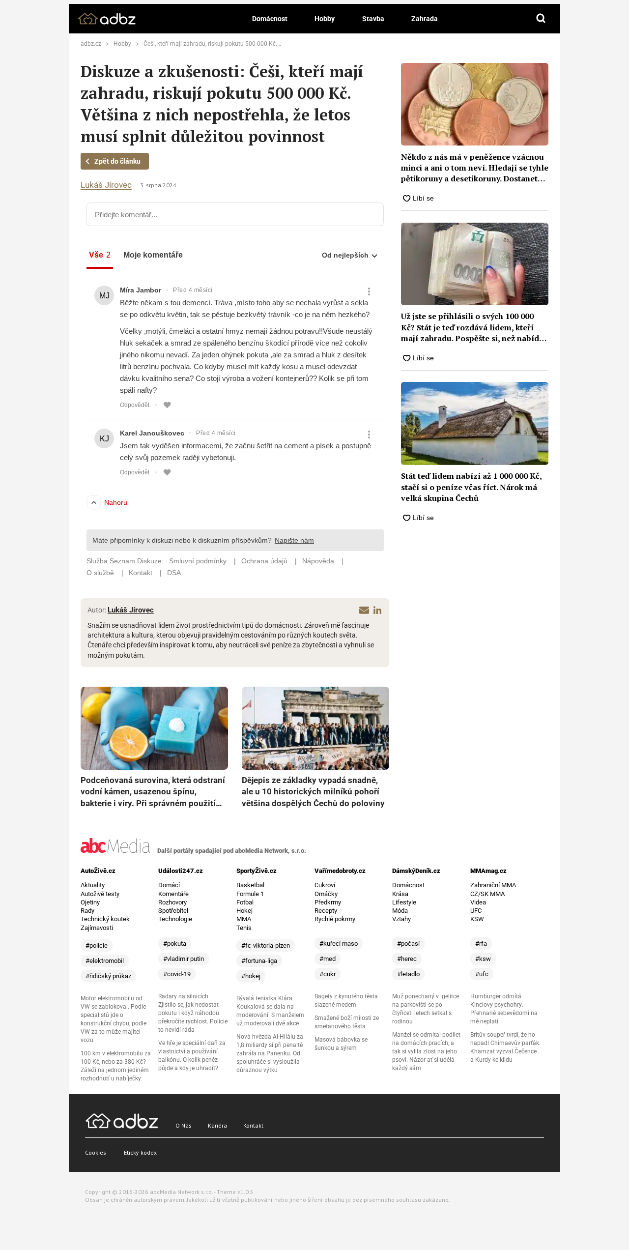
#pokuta (174, 943)
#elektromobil (105, 960)
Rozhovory (172, 902)
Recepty (325, 910)
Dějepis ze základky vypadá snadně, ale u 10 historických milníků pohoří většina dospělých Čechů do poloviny (313, 791)
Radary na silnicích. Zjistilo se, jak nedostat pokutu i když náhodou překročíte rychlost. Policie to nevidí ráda (193, 1013)
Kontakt (253, 1125)
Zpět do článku (117, 161)
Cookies (95, 1152)
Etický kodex (140, 1152)
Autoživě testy (100, 894)
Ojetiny (90, 902)
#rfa (481, 943)
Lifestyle (404, 902)
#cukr (327, 974)
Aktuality (93, 885)
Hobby (324, 19)
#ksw (483, 958)
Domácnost (269, 19)
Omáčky (326, 894)
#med (327, 958)
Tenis (244, 927)
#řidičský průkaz (108, 976)
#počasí (408, 943)
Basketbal (250, 885)
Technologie (175, 919)
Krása (400, 894)
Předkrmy (327, 902)
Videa (478, 902)
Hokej (244, 910)
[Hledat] (541, 19)
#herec (407, 958)
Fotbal (245, 902)
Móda (400, 910)
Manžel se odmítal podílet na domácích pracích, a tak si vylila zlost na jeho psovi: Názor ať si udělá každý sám (426, 1051)
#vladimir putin (183, 958)
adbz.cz (91, 43)
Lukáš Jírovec (106, 185)
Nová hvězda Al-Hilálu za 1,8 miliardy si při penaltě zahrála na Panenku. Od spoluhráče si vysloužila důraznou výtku (269, 1053)
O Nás (183, 1125)
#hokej (250, 976)
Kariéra (217, 1125)
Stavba (373, 19)
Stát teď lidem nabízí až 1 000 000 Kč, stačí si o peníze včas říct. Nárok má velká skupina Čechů (471, 486)
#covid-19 (177, 974)
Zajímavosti (97, 927)
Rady (87, 910)
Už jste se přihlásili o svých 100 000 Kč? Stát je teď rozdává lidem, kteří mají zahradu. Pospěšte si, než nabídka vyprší (474, 327)
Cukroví (324, 885)
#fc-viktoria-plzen (265, 945)
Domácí (169, 885)
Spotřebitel (173, 910)
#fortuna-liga (259, 960)
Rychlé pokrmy (334, 919)
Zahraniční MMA (493, 885)
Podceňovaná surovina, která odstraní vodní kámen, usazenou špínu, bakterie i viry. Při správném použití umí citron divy (153, 792)
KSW (477, 919)
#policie (97, 945)
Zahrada (424, 19)
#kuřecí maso (338, 943)
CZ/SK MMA (487, 894)
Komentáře (173, 894)
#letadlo (408, 974)
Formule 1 (250, 894)
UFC (476, 910)
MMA (243, 919)
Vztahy (401, 919)
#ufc (481, 974)
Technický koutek (105, 919)
